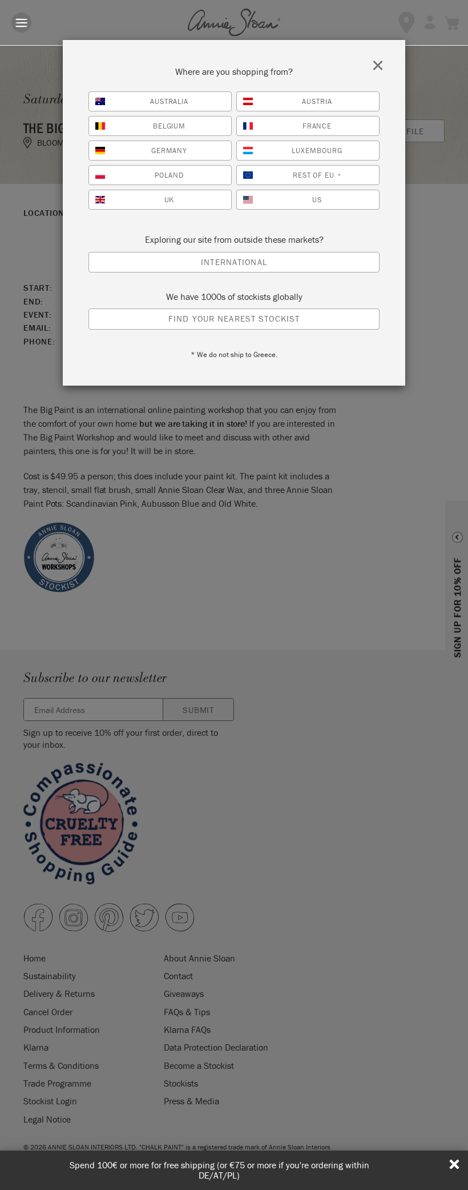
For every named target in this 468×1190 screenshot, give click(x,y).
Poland (169, 175)
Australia (169, 101)
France (317, 126)
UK (169, 200)
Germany (169, 150)
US (317, 200)
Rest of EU (317, 175)
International (234, 262)
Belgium (169, 126)
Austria (317, 101)
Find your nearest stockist (234, 318)
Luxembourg (317, 150)
